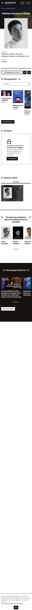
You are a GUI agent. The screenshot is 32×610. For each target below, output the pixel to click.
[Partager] (25, 72)
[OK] (16, 607)
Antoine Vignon (27, 243)
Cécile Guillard (16, 243)
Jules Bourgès (4, 243)
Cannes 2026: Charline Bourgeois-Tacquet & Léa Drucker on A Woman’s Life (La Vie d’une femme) (11, 294)
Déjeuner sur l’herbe (18, 106)
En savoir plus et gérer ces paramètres (12, 603)
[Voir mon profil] (28, 3)
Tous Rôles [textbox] (6, 84)
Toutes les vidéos (8, 309)
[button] (21, 188)
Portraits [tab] (16, 182)
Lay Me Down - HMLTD (6, 99)
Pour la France (27, 112)
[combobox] (16, 84)
